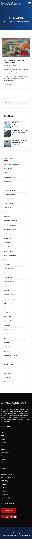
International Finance (9, 294)
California (6, 186)
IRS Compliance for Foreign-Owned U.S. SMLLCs (19, 141)
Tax (5, 338)
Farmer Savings (8, 247)
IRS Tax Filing (4, 481)
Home (2, 432)
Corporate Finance (9, 203)
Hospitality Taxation (9, 286)
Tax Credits (4, 487)
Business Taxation (9, 181)
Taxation (6, 360)
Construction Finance (9, 194)
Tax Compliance (8, 347)
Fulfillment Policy (6, 530)
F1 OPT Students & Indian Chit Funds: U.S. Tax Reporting (20, 131)
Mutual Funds (7, 316)
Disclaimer (4, 459)
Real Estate (7, 325)
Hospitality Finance (9, 281)
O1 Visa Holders (8, 321)
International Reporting (7, 498)
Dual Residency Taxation (10, 220)
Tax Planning (7, 351)
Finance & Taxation (9, 251)
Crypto (24, 53)
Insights (3, 439)
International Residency (10, 299)
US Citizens (7, 377)
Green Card (7, 264)
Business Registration (6, 474)
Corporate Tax (7, 207)
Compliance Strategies (10, 190)
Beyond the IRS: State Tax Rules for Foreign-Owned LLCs (19, 122)
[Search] (27, 102)
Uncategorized (7, 373)
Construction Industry (9, 199)
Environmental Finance (10, 229)
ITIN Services (4, 494)
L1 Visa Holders (8, 312)
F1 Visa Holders (8, 242)
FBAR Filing (4, 491)
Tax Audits (6, 342)
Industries (3, 442)
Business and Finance (9, 177)
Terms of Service (17, 530)
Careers (3, 449)
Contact (3, 456)
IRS (4, 308)
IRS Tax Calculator (6, 452)
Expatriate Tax (7, 238)
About (2, 435)
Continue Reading (8, 84)
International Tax (8, 303)
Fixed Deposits (8, 260)
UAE (5, 368)
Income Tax (7, 290)
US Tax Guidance (8, 382)
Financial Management (10, 255)
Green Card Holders (9, 268)
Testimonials (4, 446)
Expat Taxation (8, 234)
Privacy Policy (26, 530)
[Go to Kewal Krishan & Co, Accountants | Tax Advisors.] (5, 21)
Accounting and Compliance (11, 164)
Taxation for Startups (9, 364)
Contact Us (8, 510)
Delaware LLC (7, 216)
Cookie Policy (16, 533)
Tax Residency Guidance (10, 355)
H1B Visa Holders (8, 277)
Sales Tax (6, 334)
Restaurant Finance (9, 329)
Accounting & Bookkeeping (8, 477)
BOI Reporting (7, 173)
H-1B (5, 273)
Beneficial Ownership (9, 168)
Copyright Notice (5, 462)
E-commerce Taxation (10, 225)
